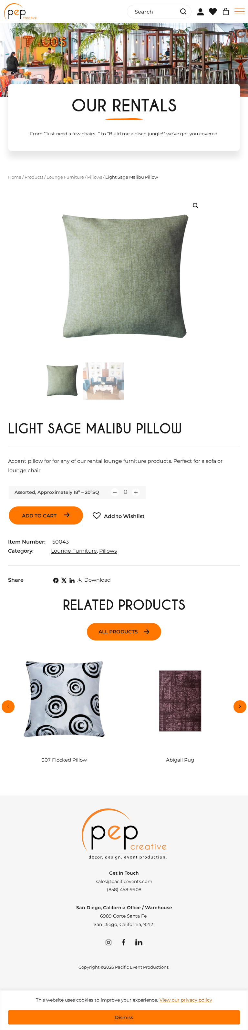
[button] (196, 206)
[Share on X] (64, 580)
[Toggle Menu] (239, 11)
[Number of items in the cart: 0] (225, 11)
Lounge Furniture (65, 177)
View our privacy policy (186, 1000)
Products (34, 177)
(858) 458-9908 (124, 889)
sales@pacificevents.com (124, 881)
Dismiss (124, 1017)
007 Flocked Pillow (64, 760)
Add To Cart (40, 516)
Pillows (94, 177)
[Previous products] (8, 706)
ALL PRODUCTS (118, 632)
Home (14, 177)
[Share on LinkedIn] (72, 580)
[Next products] (239, 706)
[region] (124, 1010)
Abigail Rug (180, 760)
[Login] (200, 11)
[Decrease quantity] (115, 492)
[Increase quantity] (136, 492)
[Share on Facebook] (56, 580)
